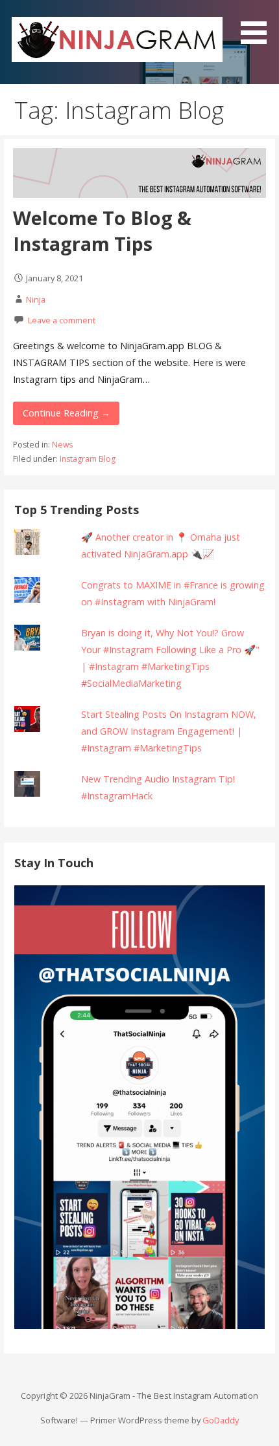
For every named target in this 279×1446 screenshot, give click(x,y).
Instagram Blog (87, 458)
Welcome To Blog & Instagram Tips (102, 230)
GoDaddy (220, 1420)
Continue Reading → (66, 413)
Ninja (35, 299)
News (62, 444)
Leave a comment (61, 320)
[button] (258, 24)
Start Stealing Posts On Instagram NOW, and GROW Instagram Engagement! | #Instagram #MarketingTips (168, 731)
